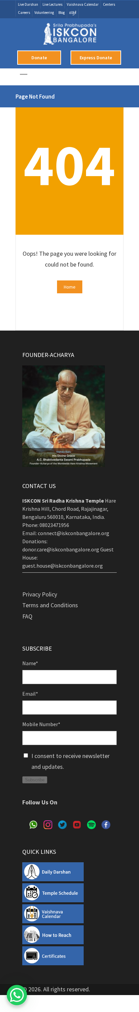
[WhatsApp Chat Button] (17, 995)
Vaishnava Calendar (83, 4)
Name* (30, 663)
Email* (30, 693)
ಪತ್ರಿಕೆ (72, 12)
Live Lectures (52, 4)
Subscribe (35, 779)
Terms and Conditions (50, 605)
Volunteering (44, 12)
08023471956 (54, 525)
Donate (39, 58)
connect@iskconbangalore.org (73, 533)
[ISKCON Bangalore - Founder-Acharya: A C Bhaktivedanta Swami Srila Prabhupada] (69, 37)
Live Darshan (28, 4)
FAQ (27, 616)
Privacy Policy (39, 594)
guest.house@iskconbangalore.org (62, 565)
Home (70, 287)
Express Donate (96, 58)
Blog (61, 12)
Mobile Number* (41, 724)
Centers (109, 4)
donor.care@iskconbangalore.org (60, 549)
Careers (24, 12)
